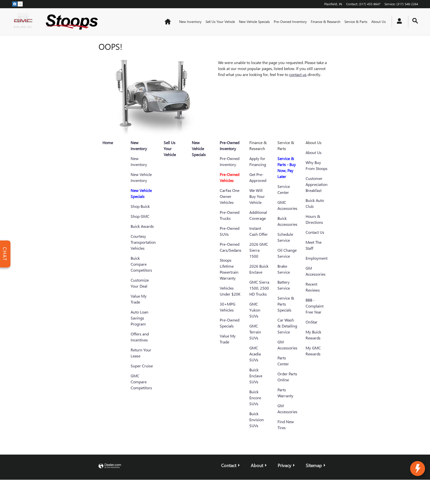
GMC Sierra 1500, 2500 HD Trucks (259, 288)
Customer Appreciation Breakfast (316, 184)
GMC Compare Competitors (141, 381)
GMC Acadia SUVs (255, 353)
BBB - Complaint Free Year (314, 306)
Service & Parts (355, 21)
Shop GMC (140, 216)
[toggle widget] (417, 468)
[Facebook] (14, 3)
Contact (228, 465)
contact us (298, 74)
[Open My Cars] (398, 21)
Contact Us (315, 232)
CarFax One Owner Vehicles (229, 196)
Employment (316, 258)
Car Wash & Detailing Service (287, 325)
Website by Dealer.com (110, 466)
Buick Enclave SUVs (255, 375)
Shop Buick (140, 206)
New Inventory (190, 21)
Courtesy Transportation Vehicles (143, 242)
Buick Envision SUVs (256, 419)
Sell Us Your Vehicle (220, 21)
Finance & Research (325, 21)
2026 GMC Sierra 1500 (258, 250)
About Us (378, 21)
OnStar (312, 321)
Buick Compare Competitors (141, 264)
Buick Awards (142, 226)
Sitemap (314, 465)
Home (108, 142)
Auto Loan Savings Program (139, 317)
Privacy (284, 465)
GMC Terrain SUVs (255, 331)
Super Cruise (142, 365)
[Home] (24, 21)
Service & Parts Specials (285, 304)
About (257, 465)
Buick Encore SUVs (255, 397)
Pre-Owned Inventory (290, 21)
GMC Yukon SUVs (254, 310)
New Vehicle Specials (254, 21)
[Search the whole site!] (415, 21)
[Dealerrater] (20, 3)
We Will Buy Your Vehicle (257, 196)
